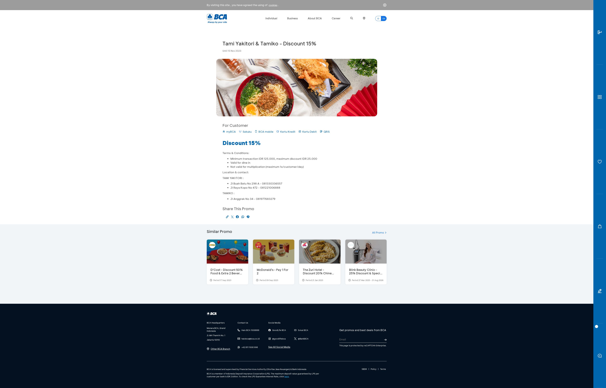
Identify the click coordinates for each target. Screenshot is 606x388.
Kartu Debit (309, 131)
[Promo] (599, 226)
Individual (271, 18)
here (286, 376)
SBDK (364, 369)
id (378, 18)
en (384, 18)
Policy (373, 369)
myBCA (231, 131)
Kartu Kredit (287, 131)
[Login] (599, 32)
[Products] (599, 97)
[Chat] (599, 355)
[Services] (599, 161)
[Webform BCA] (599, 291)
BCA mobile (265, 131)
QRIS (327, 131)
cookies (273, 5)
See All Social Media (279, 346)
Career (336, 18)
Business (292, 18)
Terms (383, 369)
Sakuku (247, 131)
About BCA (315, 18)
